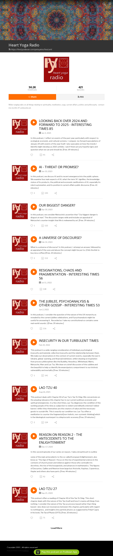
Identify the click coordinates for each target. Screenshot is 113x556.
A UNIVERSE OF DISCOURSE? (60, 238)
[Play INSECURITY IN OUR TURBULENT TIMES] (34, 342)
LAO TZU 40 (48, 388)
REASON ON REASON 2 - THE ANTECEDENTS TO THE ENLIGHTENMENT (60, 438)
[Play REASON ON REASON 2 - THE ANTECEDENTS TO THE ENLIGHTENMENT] (34, 436)
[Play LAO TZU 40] (34, 389)
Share (34, 96)
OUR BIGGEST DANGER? (57, 205)
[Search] (104, 4)
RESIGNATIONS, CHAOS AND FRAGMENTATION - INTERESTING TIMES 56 (69, 274)
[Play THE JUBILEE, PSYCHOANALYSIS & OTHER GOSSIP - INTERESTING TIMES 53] (34, 303)
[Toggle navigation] (110, 3)
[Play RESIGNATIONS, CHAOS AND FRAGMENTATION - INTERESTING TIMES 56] (34, 272)
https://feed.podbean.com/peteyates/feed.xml (31, 49)
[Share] (53, 154)
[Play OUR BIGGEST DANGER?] (34, 207)
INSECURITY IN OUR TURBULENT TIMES (69, 341)
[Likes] (31, 154)
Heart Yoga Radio (24, 45)
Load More (56, 528)
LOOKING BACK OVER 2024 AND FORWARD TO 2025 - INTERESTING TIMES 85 (65, 125)
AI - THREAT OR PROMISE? (59, 167)
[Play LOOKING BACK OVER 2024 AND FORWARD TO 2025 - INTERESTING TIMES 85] (34, 122)
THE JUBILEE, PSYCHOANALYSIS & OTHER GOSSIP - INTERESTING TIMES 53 (69, 303)
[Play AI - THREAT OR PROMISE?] (34, 168)
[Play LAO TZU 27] (34, 490)
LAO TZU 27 (48, 489)
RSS (82, 96)
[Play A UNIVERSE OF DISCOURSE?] (34, 239)
